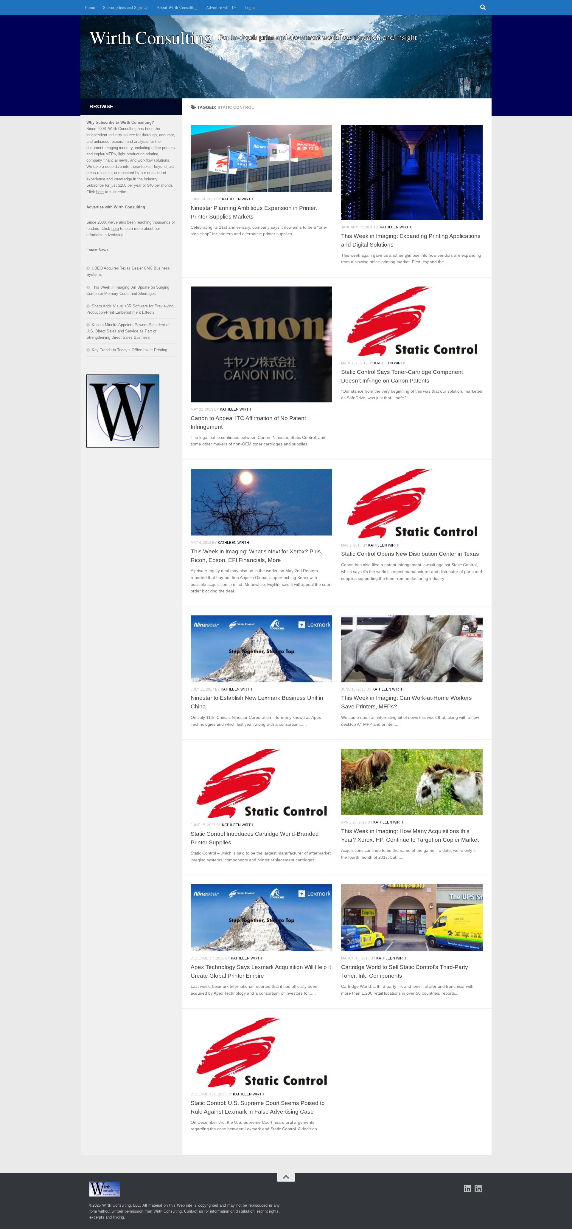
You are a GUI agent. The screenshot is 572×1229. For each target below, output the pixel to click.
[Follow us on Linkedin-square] (468, 1189)
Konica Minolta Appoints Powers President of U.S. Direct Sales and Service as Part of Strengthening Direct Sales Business (128, 331)
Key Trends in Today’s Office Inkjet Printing (129, 350)
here (100, 192)
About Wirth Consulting (177, 7)
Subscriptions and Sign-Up (125, 7)
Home (90, 7)
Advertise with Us (221, 7)
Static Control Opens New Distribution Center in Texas (410, 553)
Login (250, 7)
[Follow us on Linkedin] (478, 1189)
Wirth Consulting (150, 37)
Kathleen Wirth (237, 199)
